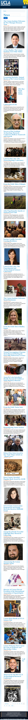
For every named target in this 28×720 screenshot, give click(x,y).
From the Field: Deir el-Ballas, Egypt (14, 327)
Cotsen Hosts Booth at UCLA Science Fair (14, 619)
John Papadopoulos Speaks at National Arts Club (14, 211)
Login (24, 718)
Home (5, 11)
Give (25, 1)
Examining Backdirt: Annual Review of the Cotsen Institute (14, 78)
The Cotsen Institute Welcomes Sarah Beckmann (14, 299)
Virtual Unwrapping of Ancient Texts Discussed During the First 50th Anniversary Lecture (14, 353)
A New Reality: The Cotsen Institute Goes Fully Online (13, 51)
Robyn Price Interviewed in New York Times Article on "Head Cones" (13, 454)
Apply (5, 18)
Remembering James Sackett (14, 427)
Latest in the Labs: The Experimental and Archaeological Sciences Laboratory (12, 269)
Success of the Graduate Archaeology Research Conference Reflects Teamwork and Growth (14, 133)
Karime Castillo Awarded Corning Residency (12, 240)
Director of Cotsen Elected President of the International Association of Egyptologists (14, 591)
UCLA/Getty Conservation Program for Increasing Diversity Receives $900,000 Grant (13, 508)
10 (9, 705)
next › (12, 705)
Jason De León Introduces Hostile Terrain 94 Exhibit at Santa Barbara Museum (14, 378)
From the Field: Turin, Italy (13, 407)
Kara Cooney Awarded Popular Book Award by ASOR (14, 478)
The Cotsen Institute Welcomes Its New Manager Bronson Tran (14, 22)
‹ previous (6, 703)
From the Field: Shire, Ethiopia (14, 184)
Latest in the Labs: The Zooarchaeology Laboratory (14, 159)
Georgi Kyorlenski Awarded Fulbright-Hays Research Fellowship (13, 533)
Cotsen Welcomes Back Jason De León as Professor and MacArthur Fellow (14, 647)
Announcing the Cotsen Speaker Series (12, 562)
